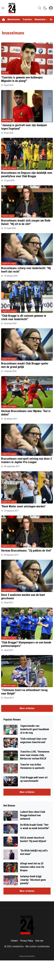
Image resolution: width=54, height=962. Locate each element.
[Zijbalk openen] (3, 8)
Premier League (8, 216)
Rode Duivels (7, 121)
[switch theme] (45, 8)
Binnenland (40, 19)
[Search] (39, 8)
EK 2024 (5, 73)
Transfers (27, 19)
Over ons (39, 940)
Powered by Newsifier (27, 956)
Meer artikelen (27, 708)
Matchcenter (13, 19)
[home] (3, 19)
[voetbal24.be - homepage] (12, 8)
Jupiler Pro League (9, 168)
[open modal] (51, 8)
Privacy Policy (26, 940)
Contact (14, 940)
